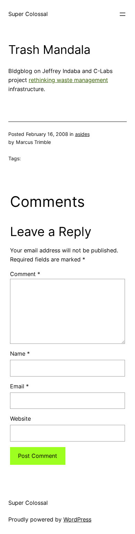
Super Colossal (28, 13)
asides (82, 134)
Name (20, 353)
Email (19, 386)
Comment (25, 273)
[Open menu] (122, 14)
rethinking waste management (68, 79)
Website (20, 418)
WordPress (77, 519)
